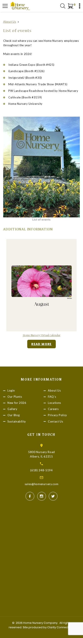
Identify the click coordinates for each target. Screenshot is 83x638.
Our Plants (14, 396)
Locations (54, 403)
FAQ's (52, 396)
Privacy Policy (57, 415)
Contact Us (55, 421)
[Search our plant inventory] (63, 6)
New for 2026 (16, 403)
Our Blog (13, 415)
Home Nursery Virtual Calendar (41, 335)
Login (11, 390)
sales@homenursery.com (42, 484)
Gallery (12, 409)
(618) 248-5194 (41, 470)
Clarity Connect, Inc (60, 627)
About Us (9, 21)
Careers (53, 409)
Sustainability (16, 421)
